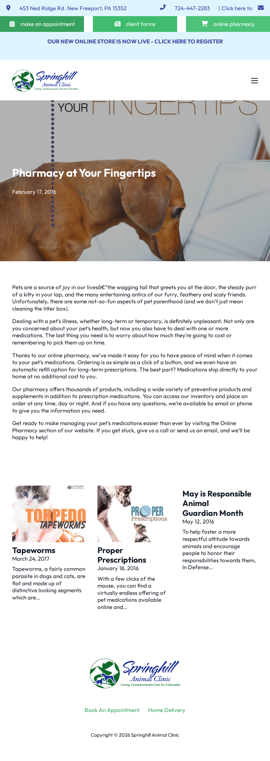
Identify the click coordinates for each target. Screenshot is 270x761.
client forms (140, 23)
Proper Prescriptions (121, 555)
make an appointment (47, 23)
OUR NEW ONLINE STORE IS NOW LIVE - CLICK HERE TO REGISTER (135, 41)
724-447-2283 (192, 8)
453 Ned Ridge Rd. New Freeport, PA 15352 (72, 8)
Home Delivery (166, 709)
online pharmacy (234, 23)
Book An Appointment (112, 709)
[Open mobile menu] (254, 80)
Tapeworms (33, 550)
